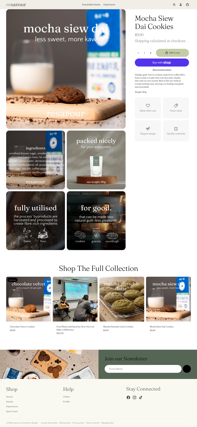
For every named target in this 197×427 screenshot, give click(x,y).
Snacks (9, 401)
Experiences (12, 406)
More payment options (162, 70)
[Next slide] (46, 299)
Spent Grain (12, 411)
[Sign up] (187, 369)
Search (9, 396)
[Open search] (174, 4)
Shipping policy (107, 423)
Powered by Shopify (29, 423)
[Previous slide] (10, 299)
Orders (66, 396)
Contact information (49, 423)
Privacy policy (78, 423)
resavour (16, 423)
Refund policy (65, 423)
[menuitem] (91, 4)
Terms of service (92, 423)
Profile (66, 401)
